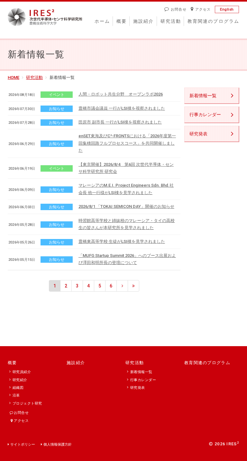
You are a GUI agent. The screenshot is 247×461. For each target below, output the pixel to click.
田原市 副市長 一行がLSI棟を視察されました (120, 122)
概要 (121, 21)
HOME (13, 77)
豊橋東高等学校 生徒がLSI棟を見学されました (121, 241)
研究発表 (198, 133)
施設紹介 (143, 21)
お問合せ (178, 9)
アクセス (203, 9)
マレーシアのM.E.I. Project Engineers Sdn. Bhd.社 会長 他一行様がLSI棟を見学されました (126, 189)
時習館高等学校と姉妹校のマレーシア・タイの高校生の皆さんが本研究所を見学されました (126, 224)
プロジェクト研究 (27, 403)
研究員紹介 (22, 372)
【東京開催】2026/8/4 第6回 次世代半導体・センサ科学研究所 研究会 (126, 168)
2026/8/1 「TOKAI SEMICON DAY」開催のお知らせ (126, 206)
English (227, 9)
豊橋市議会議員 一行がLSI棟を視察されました (121, 108)
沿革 (16, 395)
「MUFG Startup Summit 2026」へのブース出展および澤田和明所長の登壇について (127, 259)
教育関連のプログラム (213, 21)
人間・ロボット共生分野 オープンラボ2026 (120, 94)
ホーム (102, 21)
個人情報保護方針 (57, 444)
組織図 (18, 388)
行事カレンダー (205, 114)
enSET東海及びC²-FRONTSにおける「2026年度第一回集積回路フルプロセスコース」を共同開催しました (127, 143)
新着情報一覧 (202, 95)
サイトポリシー (22, 444)
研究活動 (170, 21)
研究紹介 (20, 380)
